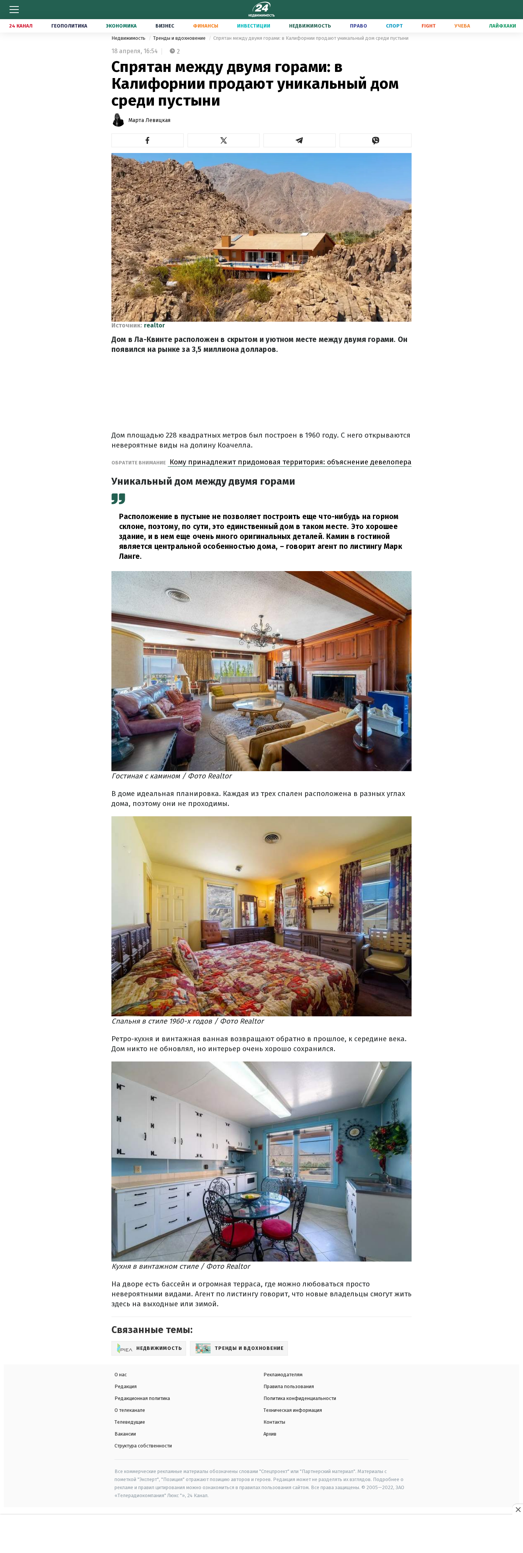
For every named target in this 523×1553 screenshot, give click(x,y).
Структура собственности (143, 1446)
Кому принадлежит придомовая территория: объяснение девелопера (290, 461)
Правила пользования (288, 1386)
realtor (154, 325)
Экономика (121, 26)
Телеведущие (129, 1422)
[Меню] (14, 9)
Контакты (274, 1422)
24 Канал (21, 26)
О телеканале (129, 1410)
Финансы (205, 26)
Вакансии (125, 1434)
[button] (147, 140)
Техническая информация (292, 1410)
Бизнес (164, 26)
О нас (120, 1374)
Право (358, 26)
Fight (429, 26)
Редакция (125, 1386)
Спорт (394, 26)
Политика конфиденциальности (299, 1398)
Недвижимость (310, 26)
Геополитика (69, 26)
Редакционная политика (142, 1398)
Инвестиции (253, 26)
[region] (261, 1534)
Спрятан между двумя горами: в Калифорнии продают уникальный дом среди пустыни (311, 38)
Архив (269, 1434)
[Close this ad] (517, 1509)
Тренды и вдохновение (180, 38)
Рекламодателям (282, 1374)
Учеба (462, 26)
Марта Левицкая (149, 120)
